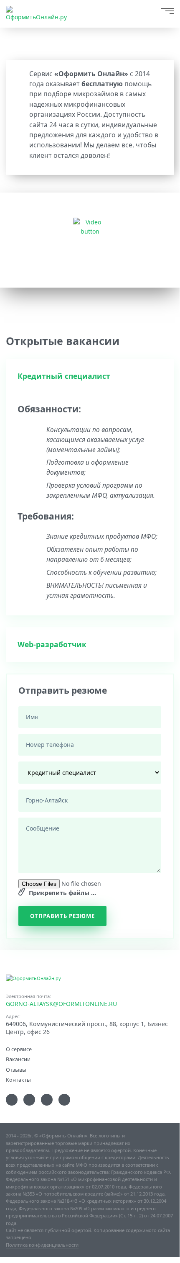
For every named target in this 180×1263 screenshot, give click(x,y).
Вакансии (18, 1059)
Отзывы (16, 1069)
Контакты (18, 1079)
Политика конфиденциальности (42, 1245)
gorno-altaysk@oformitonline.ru (61, 1004)
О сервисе (19, 1049)
